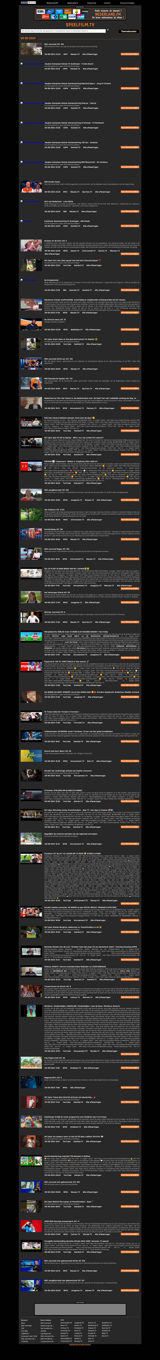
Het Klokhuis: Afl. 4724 (54, 509)
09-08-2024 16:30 (52, 775)
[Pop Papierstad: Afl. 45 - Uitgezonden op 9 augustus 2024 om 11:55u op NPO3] (31, 1068)
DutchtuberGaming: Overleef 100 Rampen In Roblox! (67, 1156)
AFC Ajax (24, 1331)
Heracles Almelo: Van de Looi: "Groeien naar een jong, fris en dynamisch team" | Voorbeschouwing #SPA (90, 947)
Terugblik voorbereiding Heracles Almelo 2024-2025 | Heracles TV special (76, 1241)
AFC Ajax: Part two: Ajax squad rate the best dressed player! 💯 (72, 260)
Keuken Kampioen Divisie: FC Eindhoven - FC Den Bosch (69, 64)
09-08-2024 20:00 (52, 369)
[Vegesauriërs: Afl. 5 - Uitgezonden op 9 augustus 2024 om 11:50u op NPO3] (31, 1087)
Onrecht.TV (92, 1331)
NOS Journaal (26, 1326)
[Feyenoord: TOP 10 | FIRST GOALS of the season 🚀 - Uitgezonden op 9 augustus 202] (31, 671)
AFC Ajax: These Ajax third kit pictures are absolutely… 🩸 (70, 1097)
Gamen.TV (78, 801)
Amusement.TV (77, 408)
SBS (65, 211)
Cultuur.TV (75, 997)
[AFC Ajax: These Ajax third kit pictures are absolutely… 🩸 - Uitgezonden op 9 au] (31, 1107)
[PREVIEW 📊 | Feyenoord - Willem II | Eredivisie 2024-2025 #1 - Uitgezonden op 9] (31, 471)
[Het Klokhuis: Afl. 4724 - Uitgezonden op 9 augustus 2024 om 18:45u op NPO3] (31, 519)
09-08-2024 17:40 (52, 602)
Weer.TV (105, 1333)
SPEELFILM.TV (80, 25)
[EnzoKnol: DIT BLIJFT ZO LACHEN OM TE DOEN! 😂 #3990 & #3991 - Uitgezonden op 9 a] (31, 863)
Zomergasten (46, 1333)
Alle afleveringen (90, 54)
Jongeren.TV (76, 500)
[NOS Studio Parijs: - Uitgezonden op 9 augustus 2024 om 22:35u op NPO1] (31, 192)
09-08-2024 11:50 (52, 1087)
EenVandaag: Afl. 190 (53, 529)
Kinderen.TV (75, 1068)
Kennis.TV (102, 251)
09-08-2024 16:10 (52, 844)
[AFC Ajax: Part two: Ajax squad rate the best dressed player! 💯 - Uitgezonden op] (31, 270)
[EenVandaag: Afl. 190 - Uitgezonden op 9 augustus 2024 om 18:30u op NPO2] (31, 539)
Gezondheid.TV (66, 1338)
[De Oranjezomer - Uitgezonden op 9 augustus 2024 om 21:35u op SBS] (29, 280)
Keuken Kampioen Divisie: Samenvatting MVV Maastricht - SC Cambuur (76, 162)
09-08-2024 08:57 (52, 1206)
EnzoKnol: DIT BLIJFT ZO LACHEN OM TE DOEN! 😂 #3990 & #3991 (72, 853)
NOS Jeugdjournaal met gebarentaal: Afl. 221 (64, 1280)
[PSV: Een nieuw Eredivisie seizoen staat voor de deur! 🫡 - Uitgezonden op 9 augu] (31, 428)
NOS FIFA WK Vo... (47, 1339)
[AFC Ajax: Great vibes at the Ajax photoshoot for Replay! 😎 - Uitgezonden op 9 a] (31, 349)
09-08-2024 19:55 (52, 388)
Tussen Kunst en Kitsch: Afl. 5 (57, 986)
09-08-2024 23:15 (52, 68)
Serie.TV (91, 1341)
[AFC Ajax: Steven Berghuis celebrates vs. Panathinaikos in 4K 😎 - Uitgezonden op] (31, 937)
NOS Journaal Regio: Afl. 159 (56, 549)
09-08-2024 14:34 (52, 979)
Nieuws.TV (75, 54)
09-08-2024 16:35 (52, 761)
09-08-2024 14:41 (52, 960)
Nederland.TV (73, 3)
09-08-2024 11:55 (52, 1068)
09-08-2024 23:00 (52, 88)
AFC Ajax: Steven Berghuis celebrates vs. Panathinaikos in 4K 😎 (73, 927)
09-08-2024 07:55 (52, 1234)
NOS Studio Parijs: (52, 182)
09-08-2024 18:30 (52, 539)
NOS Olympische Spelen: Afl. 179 (58, 378)
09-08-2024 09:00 (52, 1192)
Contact (107, 3)
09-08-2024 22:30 (52, 211)
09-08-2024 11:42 (52, 1102)
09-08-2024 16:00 (52, 920)
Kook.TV (77, 1331)
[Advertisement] (8, 44)
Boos (23, 1323)
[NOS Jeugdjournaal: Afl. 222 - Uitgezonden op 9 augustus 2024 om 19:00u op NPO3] (31, 500)
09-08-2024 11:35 (52, 1127)
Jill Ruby (24, 1341)
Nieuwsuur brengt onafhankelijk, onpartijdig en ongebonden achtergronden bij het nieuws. (85, 300)
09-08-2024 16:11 (52, 827)
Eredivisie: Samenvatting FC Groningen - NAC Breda (67, 221)
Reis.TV (90, 761)
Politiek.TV (92, 1336)
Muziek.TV (94, 1051)
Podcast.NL (91, 3)
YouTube (67, 265)
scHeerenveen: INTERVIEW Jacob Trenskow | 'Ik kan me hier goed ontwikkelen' (78, 731)
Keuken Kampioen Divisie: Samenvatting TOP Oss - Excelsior (71, 142)
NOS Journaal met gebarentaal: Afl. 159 (62, 1182)
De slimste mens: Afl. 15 (55, 319)
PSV (22, 1328)
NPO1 (66, 54)
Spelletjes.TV (76, 329)
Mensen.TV (115, 251)
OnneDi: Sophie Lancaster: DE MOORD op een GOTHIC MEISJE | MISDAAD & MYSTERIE (80, 907)
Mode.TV (77, 1338)
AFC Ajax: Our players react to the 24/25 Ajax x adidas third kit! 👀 (73, 1136)
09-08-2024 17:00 (52, 685)
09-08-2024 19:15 (52, 408)
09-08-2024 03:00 (52, 1290)
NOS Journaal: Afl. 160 (54, 44)
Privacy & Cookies (127, 3)
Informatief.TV (88, 251)
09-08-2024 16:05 (52, 900)
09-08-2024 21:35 (52, 290)
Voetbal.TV (75, 68)
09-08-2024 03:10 (52, 1271)
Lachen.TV (78, 1333)
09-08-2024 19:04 (52, 431)
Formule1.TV (79, 722)
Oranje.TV (91, 1333)
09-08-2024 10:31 (52, 1141)
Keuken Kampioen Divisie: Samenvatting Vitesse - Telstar (70, 103)
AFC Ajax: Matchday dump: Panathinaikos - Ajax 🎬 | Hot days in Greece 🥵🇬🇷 (78, 810)
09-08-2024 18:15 (52, 559)
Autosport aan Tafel (29, 1336)
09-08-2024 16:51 (52, 741)
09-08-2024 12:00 (52, 1051)
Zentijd (43, 1331)
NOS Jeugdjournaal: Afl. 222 (56, 490)
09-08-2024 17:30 (52, 622)
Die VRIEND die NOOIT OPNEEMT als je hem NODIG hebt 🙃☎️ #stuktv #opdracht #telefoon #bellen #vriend (91, 692)
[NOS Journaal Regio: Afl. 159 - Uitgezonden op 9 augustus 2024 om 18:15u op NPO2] (31, 559)
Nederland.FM (52, 3)
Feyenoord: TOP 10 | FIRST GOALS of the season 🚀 (66, 661)
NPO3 (65, 500)
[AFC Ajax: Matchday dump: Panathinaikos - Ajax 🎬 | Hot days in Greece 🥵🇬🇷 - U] (31, 820)
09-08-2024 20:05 (52, 344)
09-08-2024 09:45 (53, 1175)
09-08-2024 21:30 (52, 312)
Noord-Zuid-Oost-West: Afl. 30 (57, 751)
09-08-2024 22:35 (52, 192)
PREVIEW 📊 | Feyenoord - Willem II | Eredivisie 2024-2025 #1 (70, 461)
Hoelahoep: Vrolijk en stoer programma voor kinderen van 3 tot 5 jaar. (75, 1117)
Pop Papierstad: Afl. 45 (54, 1058)
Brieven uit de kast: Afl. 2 (55, 241)
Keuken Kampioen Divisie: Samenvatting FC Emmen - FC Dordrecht (74, 123)
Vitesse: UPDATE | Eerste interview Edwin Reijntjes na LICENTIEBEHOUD (75, 966)
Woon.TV (105, 1336)
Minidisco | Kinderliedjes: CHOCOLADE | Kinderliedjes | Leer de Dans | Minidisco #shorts (82, 1006)
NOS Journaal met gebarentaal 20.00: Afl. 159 (64, 1261)
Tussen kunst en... (47, 1341)
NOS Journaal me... (28, 1339)
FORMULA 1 (25, 1333)
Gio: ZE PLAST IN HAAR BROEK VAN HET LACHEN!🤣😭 (66, 568)
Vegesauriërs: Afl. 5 (53, 1077)
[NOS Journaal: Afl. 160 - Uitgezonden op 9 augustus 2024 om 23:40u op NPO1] (31, 54)
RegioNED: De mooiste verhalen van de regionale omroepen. (71, 834)
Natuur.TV (92, 1323)
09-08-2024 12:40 (52, 997)
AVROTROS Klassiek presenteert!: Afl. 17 (61, 1221)
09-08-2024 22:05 (52, 251)
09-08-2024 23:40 (52, 54)
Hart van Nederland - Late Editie (58, 201)
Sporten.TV (87, 192)
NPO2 (65, 251)
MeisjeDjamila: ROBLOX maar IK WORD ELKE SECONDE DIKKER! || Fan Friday (76, 632)
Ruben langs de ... (47, 1326)
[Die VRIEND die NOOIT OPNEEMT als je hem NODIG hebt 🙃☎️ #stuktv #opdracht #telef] (31, 702)
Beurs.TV (64, 1325)
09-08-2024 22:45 (52, 167)
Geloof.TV (75, 251)
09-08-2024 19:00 (52, 454)
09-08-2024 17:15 (52, 654)
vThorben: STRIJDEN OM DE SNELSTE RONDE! (63, 790)
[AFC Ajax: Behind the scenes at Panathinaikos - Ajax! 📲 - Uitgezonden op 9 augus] (31, 1211)
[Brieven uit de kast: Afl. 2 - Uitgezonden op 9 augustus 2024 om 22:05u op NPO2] (31, 251)
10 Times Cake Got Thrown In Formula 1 (61, 712)
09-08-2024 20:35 (52, 329)
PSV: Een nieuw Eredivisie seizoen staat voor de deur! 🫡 (69, 418)
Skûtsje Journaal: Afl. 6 (54, 612)
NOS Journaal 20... (47, 1336)
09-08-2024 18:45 (52, 519)
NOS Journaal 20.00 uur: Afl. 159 (58, 359)
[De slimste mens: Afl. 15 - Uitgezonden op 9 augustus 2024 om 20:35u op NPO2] (31, 329)
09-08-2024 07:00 (52, 1252)
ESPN (65, 68)
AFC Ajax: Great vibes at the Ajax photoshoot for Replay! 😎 (71, 339)
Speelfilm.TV (107, 1323)
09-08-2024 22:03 (52, 265)
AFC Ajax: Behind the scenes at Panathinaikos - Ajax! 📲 (69, 1201)
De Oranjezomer (51, 280)
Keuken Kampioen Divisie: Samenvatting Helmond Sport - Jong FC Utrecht (78, 83)
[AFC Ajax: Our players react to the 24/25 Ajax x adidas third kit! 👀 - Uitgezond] (31, 1146)
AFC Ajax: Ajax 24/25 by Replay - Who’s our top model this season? (74, 437)
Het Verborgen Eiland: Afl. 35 (57, 592)
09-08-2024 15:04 (52, 932)
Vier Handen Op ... (47, 1328)
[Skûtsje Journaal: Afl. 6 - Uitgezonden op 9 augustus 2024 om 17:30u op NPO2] (31, 622)
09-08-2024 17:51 (52, 585)
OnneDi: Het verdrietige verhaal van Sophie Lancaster (68, 771)
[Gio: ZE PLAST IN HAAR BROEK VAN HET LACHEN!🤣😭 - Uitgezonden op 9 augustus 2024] (31, 578)
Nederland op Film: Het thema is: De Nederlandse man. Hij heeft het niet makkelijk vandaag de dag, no (90, 398)
